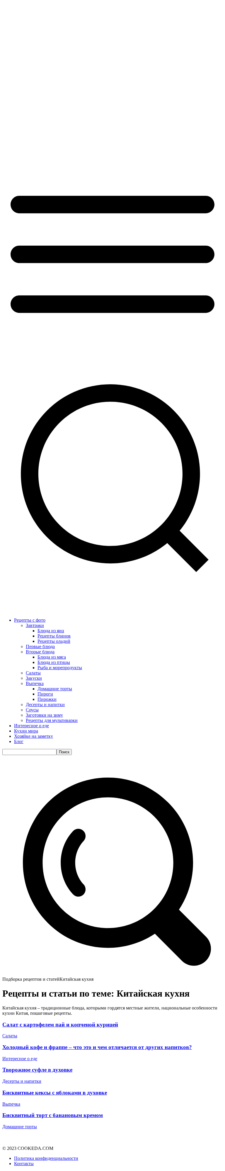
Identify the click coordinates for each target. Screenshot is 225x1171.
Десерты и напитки (21, 1081)
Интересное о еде (19, 1058)
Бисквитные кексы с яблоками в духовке (54, 1093)
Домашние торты (19, 1126)
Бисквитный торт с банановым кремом (52, 1115)
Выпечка (11, 1104)
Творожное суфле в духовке (37, 1070)
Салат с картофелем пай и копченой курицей (60, 1025)
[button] (112, 973)
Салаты (9, 1035)
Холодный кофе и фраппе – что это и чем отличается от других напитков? (97, 1047)
